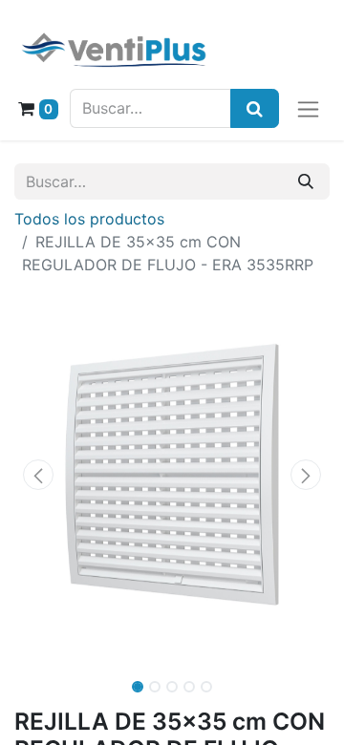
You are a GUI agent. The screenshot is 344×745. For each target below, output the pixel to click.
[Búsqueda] (254, 108)
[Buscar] (306, 181)
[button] (38, 474)
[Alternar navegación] (308, 108)
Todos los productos (89, 218)
